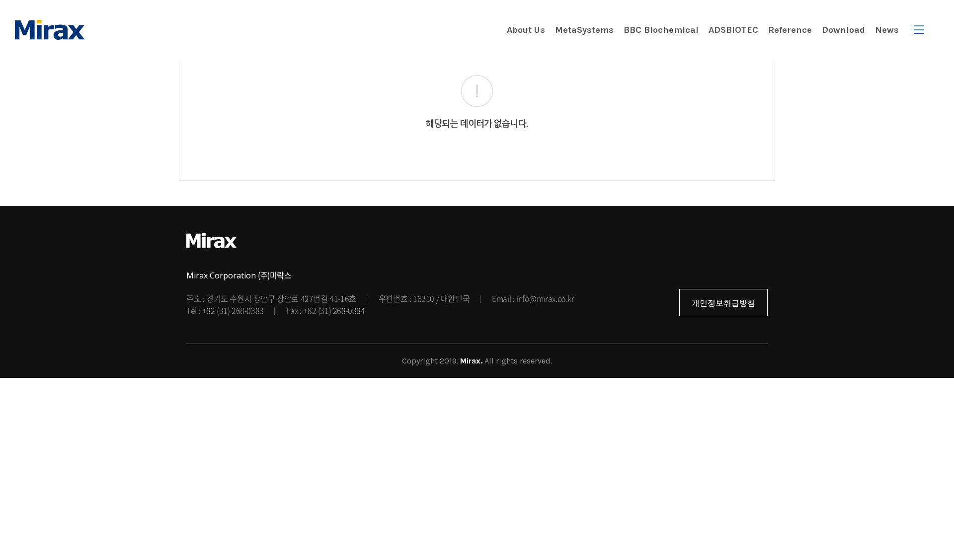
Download (843, 29)
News (887, 29)
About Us (526, 29)
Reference (790, 29)
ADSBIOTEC (733, 29)
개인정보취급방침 (723, 303)
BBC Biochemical (661, 29)
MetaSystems (584, 29)
